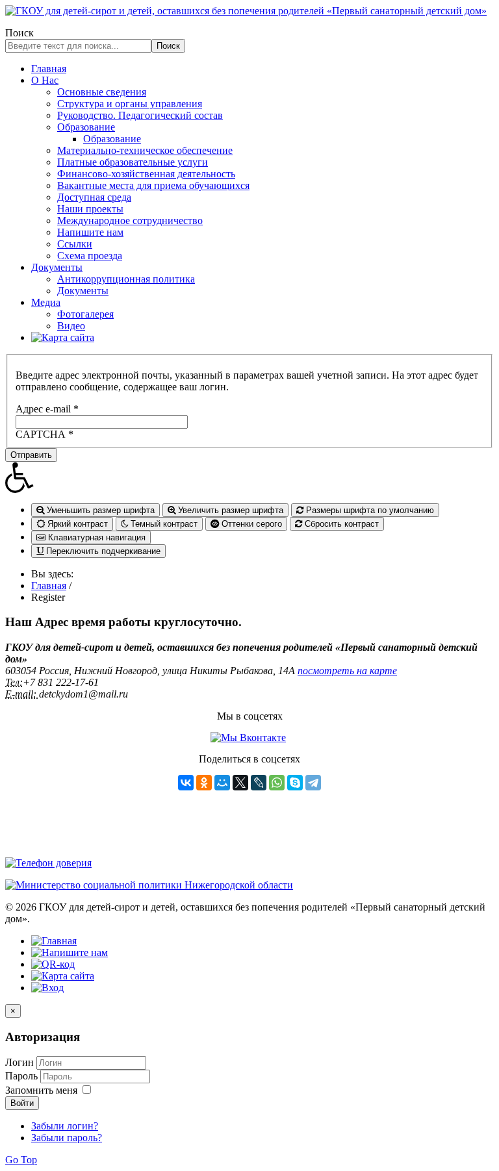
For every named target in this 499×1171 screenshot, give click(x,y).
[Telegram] (313, 782)
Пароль (22, 1075)
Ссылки (74, 243)
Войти (22, 1103)
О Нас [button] (44, 80)
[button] (249, 477)
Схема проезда (89, 255)
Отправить (31, 455)
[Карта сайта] (62, 337)
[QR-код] (53, 964)
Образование (86, 126)
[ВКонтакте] (186, 782)
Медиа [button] (45, 302)
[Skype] (295, 782)
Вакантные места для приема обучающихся (153, 185)
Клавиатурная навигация (95, 537)
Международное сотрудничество (130, 220)
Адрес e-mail (47, 408)
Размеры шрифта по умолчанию (368, 510)
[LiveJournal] (258, 782)
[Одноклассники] (204, 782)
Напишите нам (90, 232)
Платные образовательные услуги (132, 162)
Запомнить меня (41, 1090)
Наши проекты (90, 208)
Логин (19, 1062)
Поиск (19, 32)
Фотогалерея (85, 314)
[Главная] (54, 940)
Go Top (21, 1159)
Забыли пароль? (66, 1137)
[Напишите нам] (69, 952)
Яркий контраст (76, 524)
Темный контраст (163, 524)
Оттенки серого (250, 524)
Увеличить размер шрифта (229, 510)
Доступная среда (94, 197)
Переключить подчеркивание (102, 551)
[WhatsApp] (277, 782)
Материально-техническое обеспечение (145, 150)
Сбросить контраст (340, 524)
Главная (48, 68)
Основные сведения (101, 91)
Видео (71, 325)
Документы (83, 290)
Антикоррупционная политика (126, 278)
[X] (240, 782)
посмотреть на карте (347, 670)
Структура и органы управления (129, 103)
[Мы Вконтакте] (248, 737)
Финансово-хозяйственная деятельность (146, 173)
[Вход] (47, 987)
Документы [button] (57, 267)
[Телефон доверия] (48, 862)
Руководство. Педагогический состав (140, 115)
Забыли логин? (64, 1125)
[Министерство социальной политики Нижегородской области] (149, 884)
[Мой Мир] (222, 782)
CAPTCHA (44, 434)
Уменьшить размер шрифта (99, 510)
